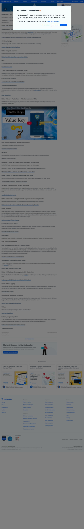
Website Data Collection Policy (53, 21)
